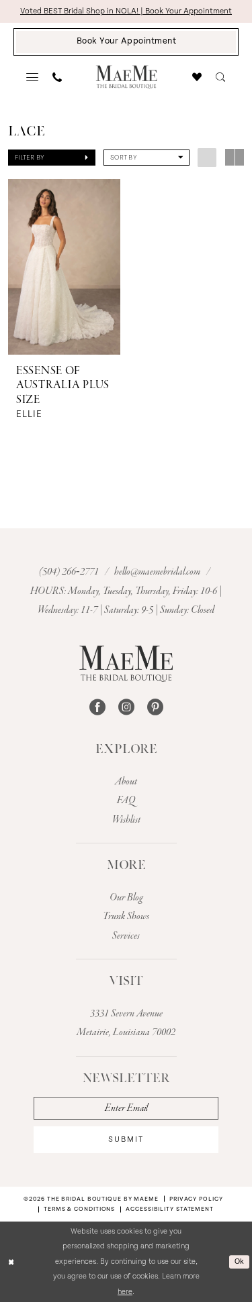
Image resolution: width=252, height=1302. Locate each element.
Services (126, 936)
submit (126, 1139)
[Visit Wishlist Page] (197, 77)
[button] (32, 77)
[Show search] (221, 77)
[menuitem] (32, 77)
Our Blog (126, 897)
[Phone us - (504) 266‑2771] (57, 77)
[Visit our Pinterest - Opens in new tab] (155, 707)
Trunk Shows (126, 916)
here (125, 1291)
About (126, 781)
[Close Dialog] (11, 1262)
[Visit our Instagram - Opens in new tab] (126, 707)
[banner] (126, 76)
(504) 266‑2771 (70, 572)
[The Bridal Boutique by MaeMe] (126, 664)
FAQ (126, 800)
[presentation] (64, 266)
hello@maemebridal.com (158, 572)
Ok (240, 1261)
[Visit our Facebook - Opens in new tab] (97, 707)
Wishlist (126, 820)
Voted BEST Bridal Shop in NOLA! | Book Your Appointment (126, 11)
